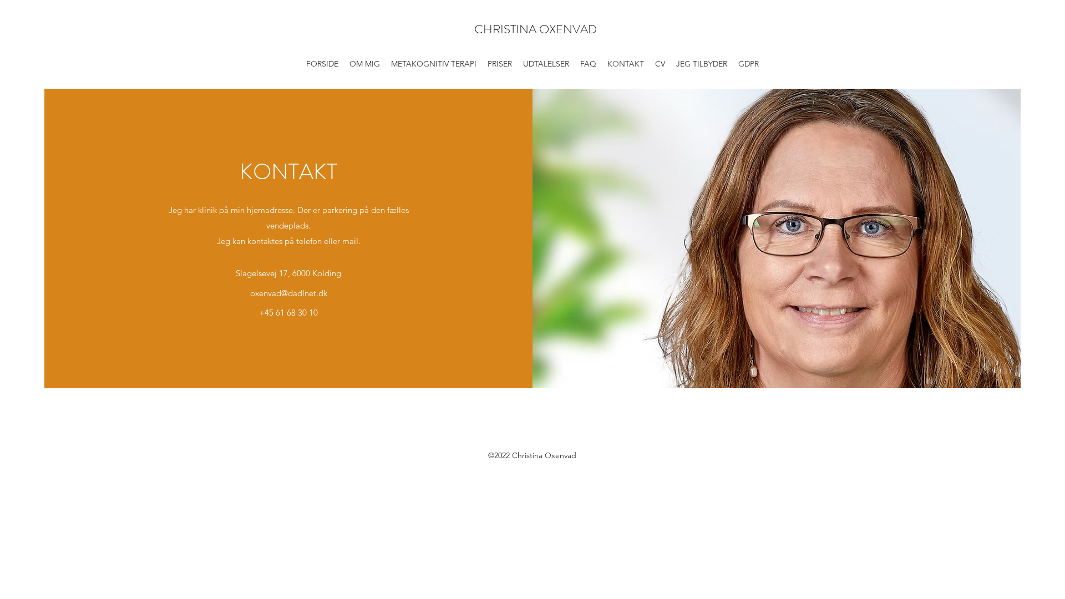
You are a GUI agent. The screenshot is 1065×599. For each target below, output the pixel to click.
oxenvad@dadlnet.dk (288, 293)
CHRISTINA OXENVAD (535, 29)
